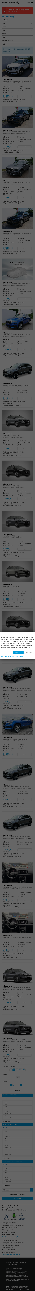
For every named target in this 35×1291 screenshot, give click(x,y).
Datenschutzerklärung (8, 656)
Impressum (19, 656)
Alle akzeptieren (18, 652)
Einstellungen (29, 652)
